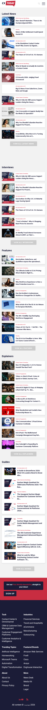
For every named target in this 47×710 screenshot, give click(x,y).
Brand (26, 685)
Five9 (26, 655)
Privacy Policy (8, 685)
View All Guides (23, 569)
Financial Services (32, 619)
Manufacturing (30, 631)
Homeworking (8, 655)
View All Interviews (23, 242)
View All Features (23, 348)
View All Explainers (23, 454)
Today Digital (27, 705)
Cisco (26, 659)
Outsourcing (29, 635)
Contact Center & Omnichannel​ (9, 620)
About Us (6, 677)
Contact (5, 681)
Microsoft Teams (9, 659)
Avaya (26, 663)
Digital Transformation (12, 667)
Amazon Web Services (33, 651)
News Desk (28, 677)
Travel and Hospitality (33, 623)
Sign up (10, 593)
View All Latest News (23, 144)
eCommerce (29, 627)
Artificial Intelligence (11, 651)
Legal (26, 689)
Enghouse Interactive (33, 667)
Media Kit (28, 681)
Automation (7, 663)
